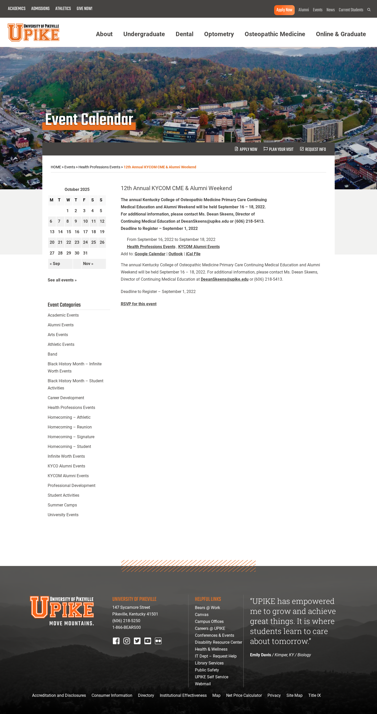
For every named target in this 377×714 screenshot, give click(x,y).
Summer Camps (62, 505)
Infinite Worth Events (66, 456)
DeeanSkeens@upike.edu (225, 279)
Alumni (304, 10)
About (104, 34)
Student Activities (63, 495)
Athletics (63, 9)
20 (52, 242)
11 (93, 221)
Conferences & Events (214, 635)
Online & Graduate (341, 34)
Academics (16, 9)
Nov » (88, 263)
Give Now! (84, 9)
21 (60, 242)
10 (85, 221)
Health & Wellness (211, 649)
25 (93, 242)
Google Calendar (150, 253)
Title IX (314, 695)
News (330, 10)
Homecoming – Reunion (70, 427)
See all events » (62, 280)
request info (315, 149)
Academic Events (63, 315)
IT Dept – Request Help (216, 656)
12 (102, 221)
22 (68, 242)
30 (77, 253)
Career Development (66, 397)
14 (60, 231)
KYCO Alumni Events (66, 466)
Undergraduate (144, 34)
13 (52, 231)
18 (93, 231)
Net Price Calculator (244, 695)
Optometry (219, 34)
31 (85, 253)
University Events (63, 514)
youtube (151, 647)
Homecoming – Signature (71, 436)
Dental (184, 34)
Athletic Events (61, 344)
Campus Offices (209, 621)
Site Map (294, 695)
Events (318, 10)
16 (77, 231)
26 (102, 242)
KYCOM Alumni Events (199, 246)
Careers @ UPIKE (210, 628)
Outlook (175, 253)
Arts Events (58, 334)
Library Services (209, 663)
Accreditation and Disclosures (59, 695)
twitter (139, 647)
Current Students (351, 10)
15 (68, 231)
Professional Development (71, 485)
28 (60, 253)
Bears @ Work (207, 607)
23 (77, 242)
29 (68, 253)
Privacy (274, 695)
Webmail (203, 683)
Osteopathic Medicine (275, 34)
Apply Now (284, 10)
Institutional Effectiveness (183, 695)
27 (52, 253)
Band (52, 354)
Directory (146, 695)
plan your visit (281, 149)
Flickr (159, 647)
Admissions (40, 9)
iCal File (193, 253)
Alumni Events (61, 324)
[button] (369, 9)
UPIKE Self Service (211, 676)
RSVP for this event (138, 303)
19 (102, 231)
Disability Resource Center (218, 642)
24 (85, 242)
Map (216, 695)
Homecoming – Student (69, 446)
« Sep (55, 263)
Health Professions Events (151, 246)
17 (85, 231)
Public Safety (207, 670)
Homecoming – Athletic (69, 417)
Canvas (202, 614)
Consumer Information (112, 695)
